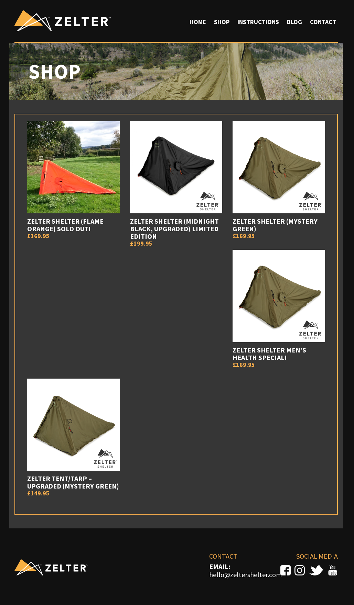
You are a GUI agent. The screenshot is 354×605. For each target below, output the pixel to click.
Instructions (258, 22)
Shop (221, 22)
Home (198, 22)
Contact (323, 22)
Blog (294, 22)
